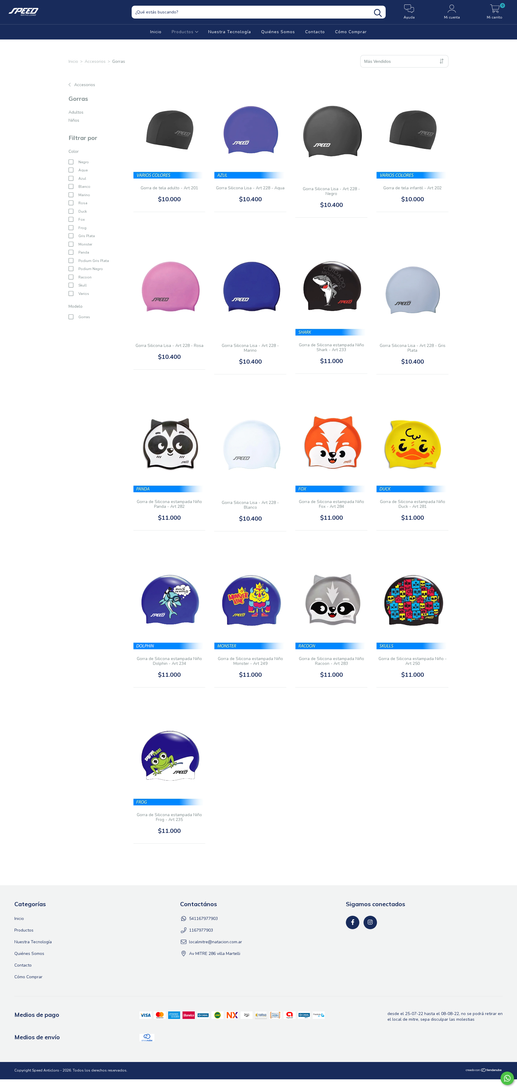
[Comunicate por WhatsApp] (507, 1078)
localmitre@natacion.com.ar (215, 942)
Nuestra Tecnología (229, 32)
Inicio (156, 32)
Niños (74, 120)
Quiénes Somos (278, 32)
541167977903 (203, 918)
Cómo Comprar (351, 32)
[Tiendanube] (484, 1071)
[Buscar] (378, 13)
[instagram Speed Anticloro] (370, 922)
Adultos (76, 112)
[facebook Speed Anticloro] (352, 922)
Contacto (315, 32)
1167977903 (201, 930)
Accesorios (95, 61)
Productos (183, 32)
